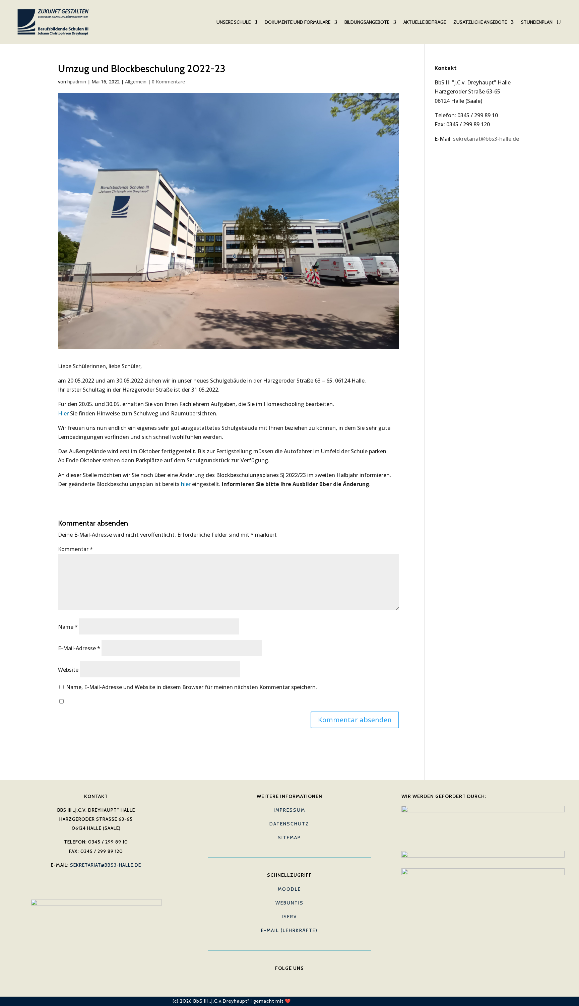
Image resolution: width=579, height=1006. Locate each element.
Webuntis (289, 903)
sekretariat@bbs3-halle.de (486, 138)
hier (186, 484)
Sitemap (289, 837)
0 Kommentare (168, 81)
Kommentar (75, 549)
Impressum (289, 810)
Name (68, 626)
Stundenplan (537, 22)
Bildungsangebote (366, 22)
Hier (63, 413)
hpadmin (76, 81)
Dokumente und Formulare (297, 22)
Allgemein (135, 81)
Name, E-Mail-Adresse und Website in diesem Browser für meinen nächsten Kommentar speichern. (191, 687)
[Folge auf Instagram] (303, 978)
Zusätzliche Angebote (480, 22)
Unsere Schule (233, 22)
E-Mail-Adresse (79, 648)
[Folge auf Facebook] (276, 978)
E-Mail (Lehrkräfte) (289, 930)
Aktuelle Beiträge (424, 22)
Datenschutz (289, 824)
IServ (289, 917)
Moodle (289, 889)
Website (68, 669)
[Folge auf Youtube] (289, 978)
